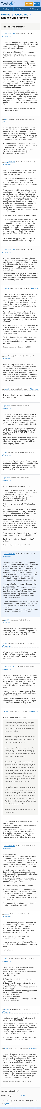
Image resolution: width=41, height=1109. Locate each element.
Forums (5, 14)
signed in (8, 1103)
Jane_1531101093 (9, 33)
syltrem (6, 914)
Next (23, 1095)
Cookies (19, 1108)
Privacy (5, 1108)
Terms (12, 1108)
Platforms (34, 9)
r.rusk (6, 1048)
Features (20, 9)
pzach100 (7, 406)
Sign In (36, 3)
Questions (21, 14)
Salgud (6, 288)
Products (6, 9)
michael (6, 1009)
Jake (5, 119)
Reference (7, 36)
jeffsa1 (6, 711)
